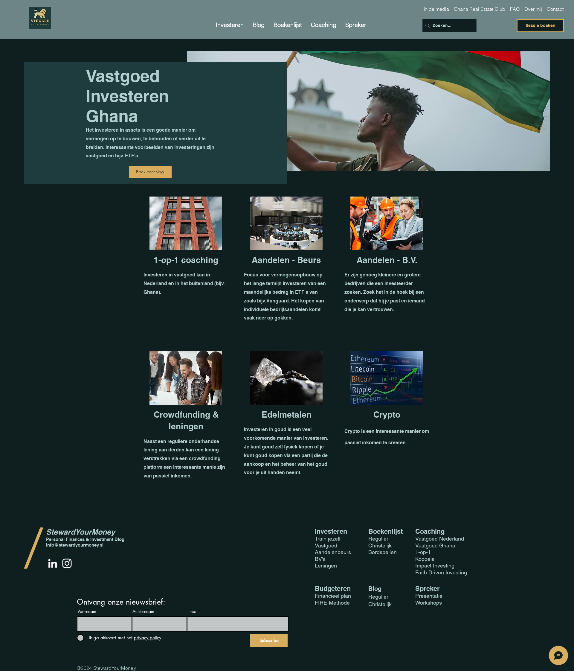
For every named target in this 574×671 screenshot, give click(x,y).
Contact (555, 9)
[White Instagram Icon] (67, 563)
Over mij (533, 9)
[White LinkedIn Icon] (52, 563)
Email (192, 611)
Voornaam (86, 611)
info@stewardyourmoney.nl (74, 544)
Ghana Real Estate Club (479, 9)
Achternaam (143, 611)
